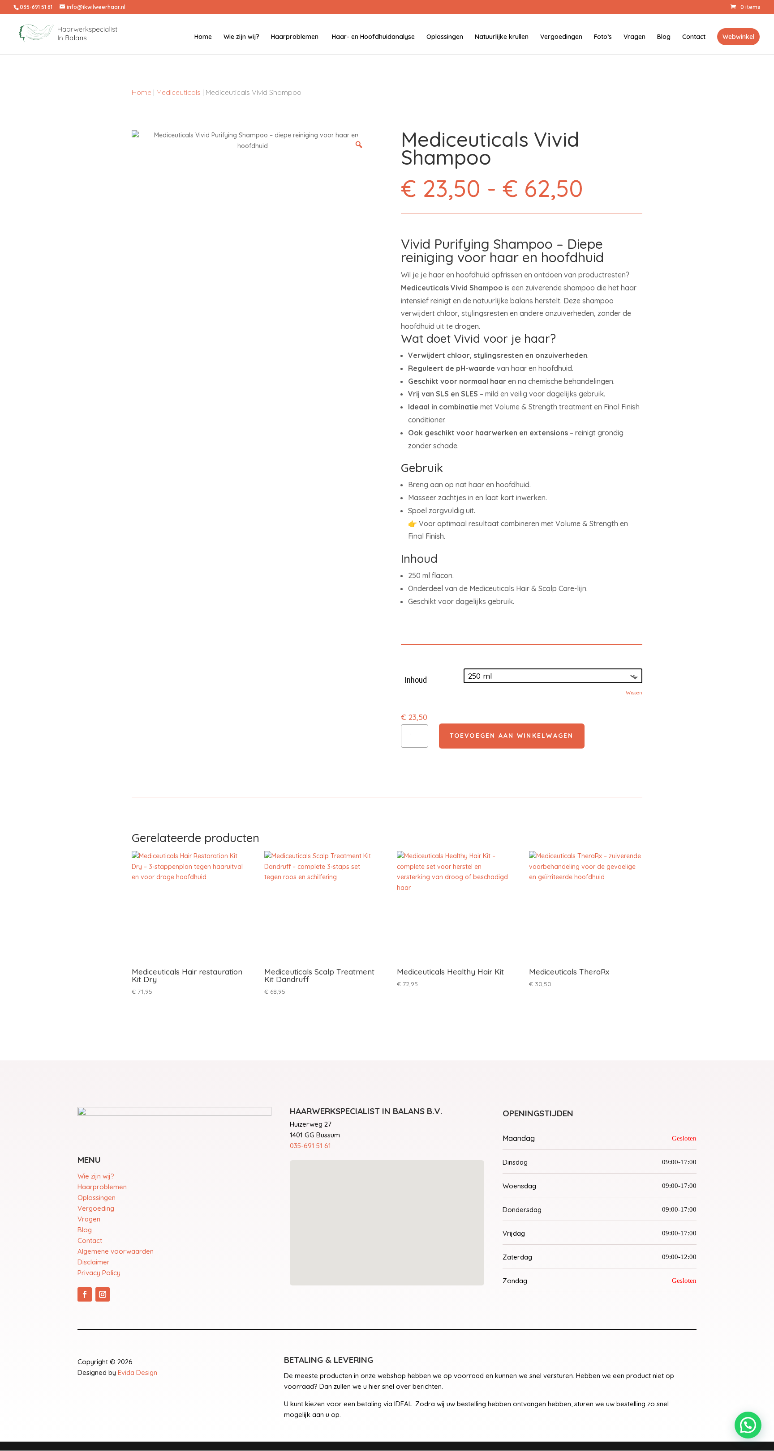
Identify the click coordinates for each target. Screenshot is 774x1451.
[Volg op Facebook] (84, 1294)
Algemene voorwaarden (115, 1251)
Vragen (634, 37)
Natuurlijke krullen (502, 37)
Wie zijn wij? (241, 37)
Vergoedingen (561, 37)
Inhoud (416, 680)
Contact (693, 37)
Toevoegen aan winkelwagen (512, 736)
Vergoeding (95, 1208)
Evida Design (137, 1372)
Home (203, 37)
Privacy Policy (98, 1272)
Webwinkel (738, 37)
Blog (664, 37)
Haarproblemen (294, 37)
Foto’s (603, 37)
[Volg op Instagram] (102, 1294)
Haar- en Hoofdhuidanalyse (372, 37)
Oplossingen (444, 37)
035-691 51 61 (310, 1145)
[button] (748, 1425)
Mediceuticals (178, 92)
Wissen (634, 692)
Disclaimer (93, 1262)
